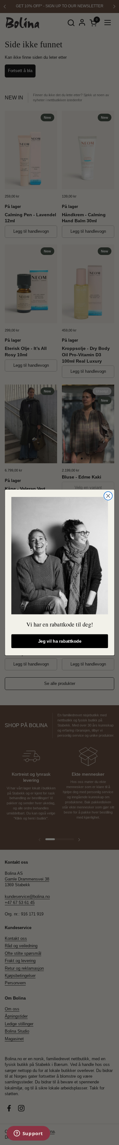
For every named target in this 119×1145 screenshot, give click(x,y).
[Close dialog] (108, 496)
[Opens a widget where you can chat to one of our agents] (28, 1134)
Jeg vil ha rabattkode (59, 641)
